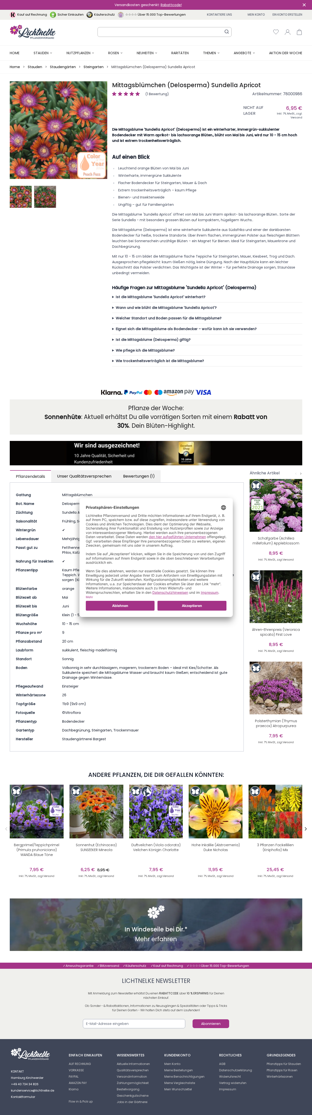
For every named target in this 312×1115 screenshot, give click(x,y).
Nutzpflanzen (78, 53)
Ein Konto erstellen (287, 14)
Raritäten (180, 53)
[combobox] (165, 32)
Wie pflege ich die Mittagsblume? (145, 350)
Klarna (73, 1089)
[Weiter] (300, 473)
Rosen (113, 53)
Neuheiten (145, 53)
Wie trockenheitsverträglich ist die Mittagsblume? (160, 360)
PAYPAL (73, 1076)
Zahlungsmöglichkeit (133, 1083)
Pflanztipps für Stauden (284, 1064)
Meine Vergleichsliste (179, 1083)
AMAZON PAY (78, 1083)
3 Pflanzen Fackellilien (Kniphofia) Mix (275, 847)
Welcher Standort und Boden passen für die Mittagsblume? (169, 318)
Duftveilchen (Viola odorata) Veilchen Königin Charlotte (156, 847)
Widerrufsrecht (230, 1076)
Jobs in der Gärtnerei (132, 1102)
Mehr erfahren (156, 939)
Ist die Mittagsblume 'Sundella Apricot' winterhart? (160, 296)
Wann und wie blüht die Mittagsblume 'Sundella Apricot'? (166, 307)
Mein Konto (256, 14)
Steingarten (94, 66)
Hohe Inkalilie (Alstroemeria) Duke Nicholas (216, 847)
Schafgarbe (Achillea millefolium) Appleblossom (276, 541)
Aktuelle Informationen (133, 1064)
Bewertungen (139, 476)
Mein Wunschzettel (178, 1089)
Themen (209, 53)
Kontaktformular (23, 1097)
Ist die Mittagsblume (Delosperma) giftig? (153, 339)
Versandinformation (132, 1076)
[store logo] (33, 32)
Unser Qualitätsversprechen (84, 476)
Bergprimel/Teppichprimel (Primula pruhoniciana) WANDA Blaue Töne (36, 850)
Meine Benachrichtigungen (184, 1076)
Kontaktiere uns (219, 14)
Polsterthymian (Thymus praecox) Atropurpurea (276, 723)
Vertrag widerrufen (232, 1083)
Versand (296, 117)
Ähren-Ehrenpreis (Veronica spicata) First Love (276, 632)
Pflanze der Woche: (156, 408)
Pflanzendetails (30, 476)
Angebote (242, 53)
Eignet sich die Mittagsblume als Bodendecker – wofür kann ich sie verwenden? (186, 328)
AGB (222, 1064)
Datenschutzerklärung (235, 1070)
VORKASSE (76, 1070)
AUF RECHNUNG (80, 1064)
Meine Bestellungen (178, 1070)
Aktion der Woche (285, 53)
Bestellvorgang (128, 1089)
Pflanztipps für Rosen (282, 1070)
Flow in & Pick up (81, 1101)
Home (15, 53)
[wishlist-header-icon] (276, 32)
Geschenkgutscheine (132, 1096)
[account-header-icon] (288, 32)
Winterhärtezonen (280, 1076)
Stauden (41, 53)
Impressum (227, 1089)
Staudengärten (63, 66)
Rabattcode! (171, 4)
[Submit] (226, 31)
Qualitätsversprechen (133, 1070)
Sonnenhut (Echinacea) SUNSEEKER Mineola (96, 847)
